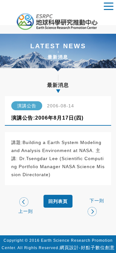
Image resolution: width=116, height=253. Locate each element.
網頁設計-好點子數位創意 (87, 247)
